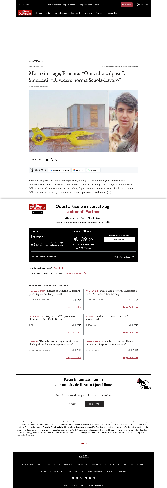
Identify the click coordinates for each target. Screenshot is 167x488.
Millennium (72, 4)
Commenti (36, 160)
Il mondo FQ (97, 5)
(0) (80, 300)
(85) (136, 350)
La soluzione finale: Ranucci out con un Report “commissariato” (111, 342)
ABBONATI (119, 239)
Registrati (94, 404)
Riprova (83, 443)
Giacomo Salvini (94, 300)
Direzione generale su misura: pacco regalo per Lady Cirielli (55, 292)
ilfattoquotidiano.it (54, 4)
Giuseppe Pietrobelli (39, 87)
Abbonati (127, 4)
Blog (64, 4)
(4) (137, 325)
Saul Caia (91, 325)
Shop (90, 4)
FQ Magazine (82, 4)
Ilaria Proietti (93, 350)
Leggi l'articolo (73, 307)
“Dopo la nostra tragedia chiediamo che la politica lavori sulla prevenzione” (54, 342)
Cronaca (35, 60)
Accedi (72, 404)
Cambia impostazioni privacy (74, 464)
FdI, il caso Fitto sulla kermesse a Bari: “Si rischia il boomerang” (111, 292)
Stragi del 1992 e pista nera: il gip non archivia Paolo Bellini (53, 317)
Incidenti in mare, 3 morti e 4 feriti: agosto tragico (110, 317)
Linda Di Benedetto (39, 300)
